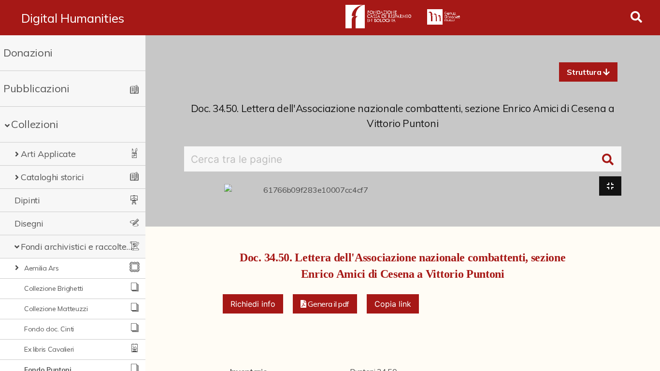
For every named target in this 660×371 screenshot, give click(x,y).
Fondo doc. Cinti (49, 329)
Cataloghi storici (52, 177)
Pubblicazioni (36, 88)
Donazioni (28, 52)
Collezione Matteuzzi (56, 308)
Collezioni (34, 124)
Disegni (28, 223)
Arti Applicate (48, 153)
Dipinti (27, 200)
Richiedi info (252, 304)
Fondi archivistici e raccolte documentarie (76, 246)
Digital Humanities (72, 18)
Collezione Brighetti (53, 288)
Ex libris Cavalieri (49, 349)
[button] (588, 72)
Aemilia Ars (41, 268)
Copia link (392, 304)
